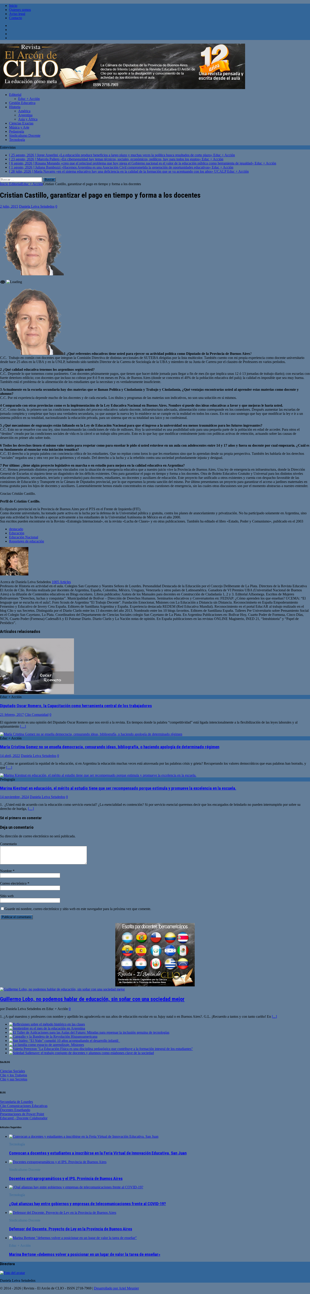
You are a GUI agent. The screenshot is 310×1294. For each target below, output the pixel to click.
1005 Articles (61, 582)
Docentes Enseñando (15, 1110)
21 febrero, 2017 (12, 715)
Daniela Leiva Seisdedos (36, 206)
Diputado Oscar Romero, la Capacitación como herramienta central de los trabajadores (76, 705)
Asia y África (27, 119)
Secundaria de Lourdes (16, 1102)
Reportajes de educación (26, 541)
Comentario (8, 844)
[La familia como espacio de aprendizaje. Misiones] (46, 1045)
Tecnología (17, 140)
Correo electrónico (13, 883)
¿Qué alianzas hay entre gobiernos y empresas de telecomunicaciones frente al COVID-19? (87, 1203)
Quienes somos (20, 10)
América (24, 111)
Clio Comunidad (37, 715)
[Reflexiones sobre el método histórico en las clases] (47, 1024)
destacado (16, 529)
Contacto (15, 18)
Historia (14, 107)
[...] (274, 1016)
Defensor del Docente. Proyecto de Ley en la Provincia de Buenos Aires (70, 1229)
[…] (23, 726)
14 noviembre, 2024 (14, 797)
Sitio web (7, 896)
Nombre (6, 871)
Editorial (15, 95)
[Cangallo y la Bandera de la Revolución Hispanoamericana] (53, 1036)
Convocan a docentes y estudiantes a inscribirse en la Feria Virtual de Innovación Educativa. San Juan (98, 1153)
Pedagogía (16, 131)
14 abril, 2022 (10, 756)
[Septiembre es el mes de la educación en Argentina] (47, 1028)
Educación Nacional (23, 537)
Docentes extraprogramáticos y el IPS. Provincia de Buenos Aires (66, 1178)
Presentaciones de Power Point (22, 1114)
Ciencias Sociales (12, 1071)
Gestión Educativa (22, 103)
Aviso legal (17, 14)
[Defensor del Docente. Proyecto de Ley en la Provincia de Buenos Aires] (62, 1212)
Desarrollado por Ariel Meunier (116, 1288)
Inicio (13, 5)
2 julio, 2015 (9, 206)
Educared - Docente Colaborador (23, 1118)
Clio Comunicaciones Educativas (23, 1106)
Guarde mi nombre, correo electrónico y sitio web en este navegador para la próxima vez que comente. (78, 909)
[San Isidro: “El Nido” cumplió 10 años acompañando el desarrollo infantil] (64, 1041)
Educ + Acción (29, 99)
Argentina (25, 115)
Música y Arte (19, 127)
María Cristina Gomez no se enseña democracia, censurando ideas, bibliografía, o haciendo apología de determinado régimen (109, 746)
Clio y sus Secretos (13, 1079)
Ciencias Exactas (21, 123)
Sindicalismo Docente (24, 135)
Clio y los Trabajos (13, 1075)
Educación (16, 533)
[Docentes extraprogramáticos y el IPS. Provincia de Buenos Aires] (57, 1162)
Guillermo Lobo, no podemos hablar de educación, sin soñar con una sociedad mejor (92, 999)
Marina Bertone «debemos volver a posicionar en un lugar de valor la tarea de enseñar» (84, 1254)
